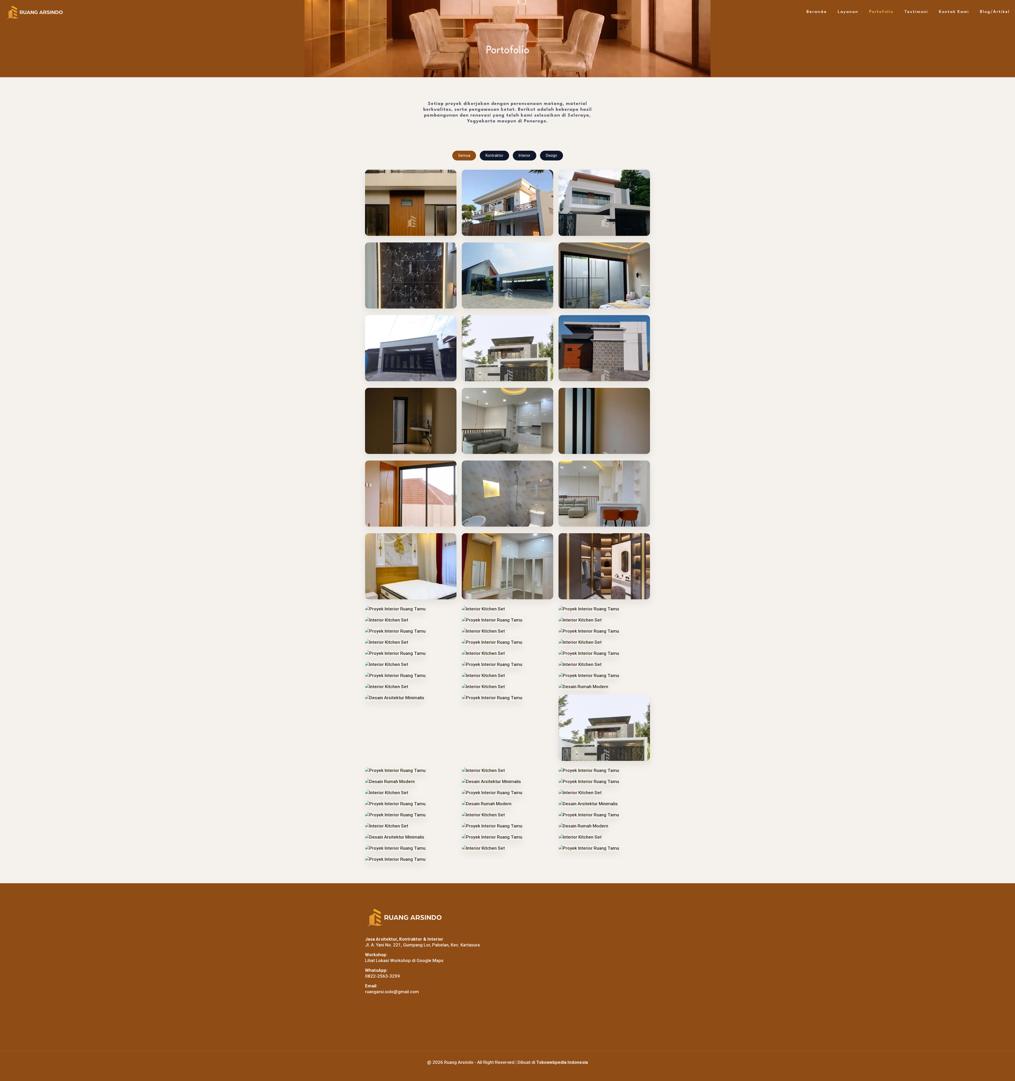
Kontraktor (494, 155)
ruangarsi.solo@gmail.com (392, 991)
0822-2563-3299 (382, 976)
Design (551, 155)
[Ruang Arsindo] (35, 12)
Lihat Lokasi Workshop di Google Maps (404, 960)
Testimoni (916, 12)
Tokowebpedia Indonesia (562, 1062)
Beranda (816, 12)
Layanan (848, 12)
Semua (464, 155)
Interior (524, 155)
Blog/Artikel (995, 12)
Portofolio (881, 12)
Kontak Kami (954, 12)
